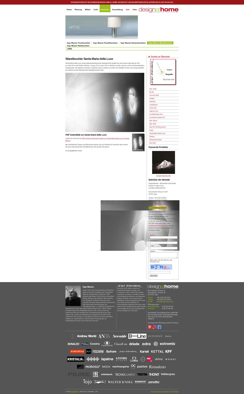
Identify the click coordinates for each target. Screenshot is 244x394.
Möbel (87, 10)
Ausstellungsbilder (158, 208)
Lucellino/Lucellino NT (157, 117)
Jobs (135, 10)
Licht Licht (152, 108)
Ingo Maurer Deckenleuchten (133, 43)
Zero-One (152, 143)
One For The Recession (157, 127)
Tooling (151, 136)
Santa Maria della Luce (157, 133)
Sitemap (165, 391)
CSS (170, 391)
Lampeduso (153, 105)
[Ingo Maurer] (164, 72)
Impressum (158, 391)
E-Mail (152, 246)
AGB (152, 391)
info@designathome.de (163, 204)
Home (69, 10)
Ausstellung (117, 10)
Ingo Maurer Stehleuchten (78, 46)
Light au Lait (153, 111)
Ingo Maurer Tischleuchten (78, 43)
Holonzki (152, 101)
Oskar (151, 130)
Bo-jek (151, 92)
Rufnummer (154, 240)
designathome (74, 391)
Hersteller (105, 10)
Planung (78, 10)
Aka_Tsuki (152, 89)
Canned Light (154, 95)
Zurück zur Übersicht (160, 57)
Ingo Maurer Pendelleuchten (105, 43)
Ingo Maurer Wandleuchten (160, 43)
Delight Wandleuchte (163, 176)
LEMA (69, 49)
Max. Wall (152, 124)
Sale (127, 10)
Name (152, 235)
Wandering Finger (155, 140)
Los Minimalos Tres (156, 114)
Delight (151, 98)
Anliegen (152, 251)
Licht (95, 10)
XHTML (175, 391)
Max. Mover (153, 121)
